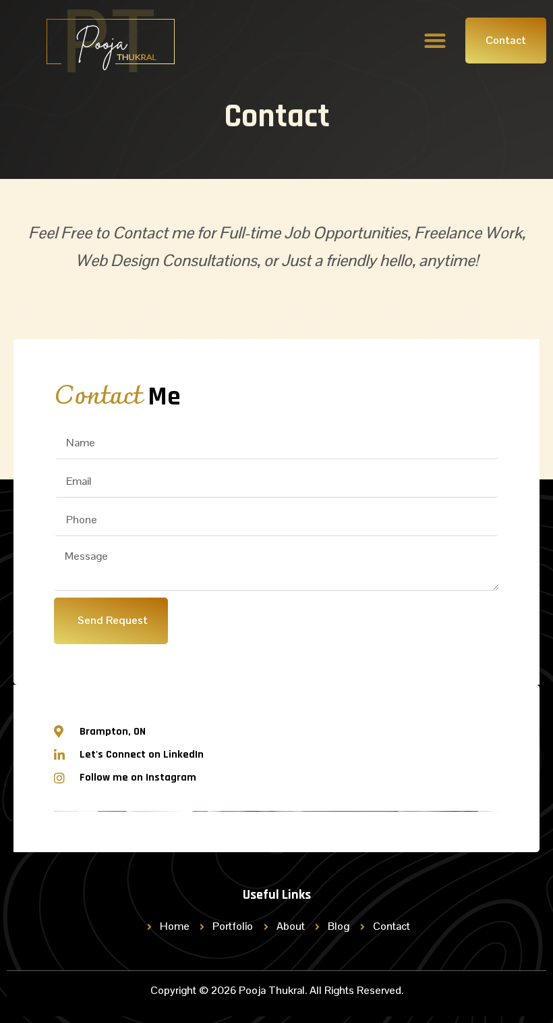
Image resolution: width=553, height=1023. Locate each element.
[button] (434, 40)
